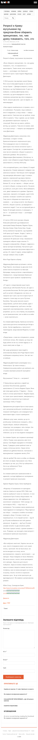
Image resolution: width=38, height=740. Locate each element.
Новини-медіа (14, 50)
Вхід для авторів (30, 734)
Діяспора (13, 14)
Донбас (25, 11)
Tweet (5, 608)
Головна (7, 11)
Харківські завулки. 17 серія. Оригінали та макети (19, 689)
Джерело (6, 598)
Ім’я (5, 651)
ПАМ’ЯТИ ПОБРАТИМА (11, 706)
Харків (6, 14)
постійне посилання (29, 50)
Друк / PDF (6, 603)
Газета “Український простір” (10, 734)
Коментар (6, 628)
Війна (19, 11)
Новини (13, 11)
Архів (29, 14)
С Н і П (5, 2)
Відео (9, 730)
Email (5, 660)
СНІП (19, 736)
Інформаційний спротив (18, 44)
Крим (31, 11)
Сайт (4, 668)
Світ (24, 14)
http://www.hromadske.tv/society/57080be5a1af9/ (19, 588)
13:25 (5, 593)
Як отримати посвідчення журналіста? (15, 694)
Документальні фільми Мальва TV (21, 730)
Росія (19, 14)
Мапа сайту (22, 734)
